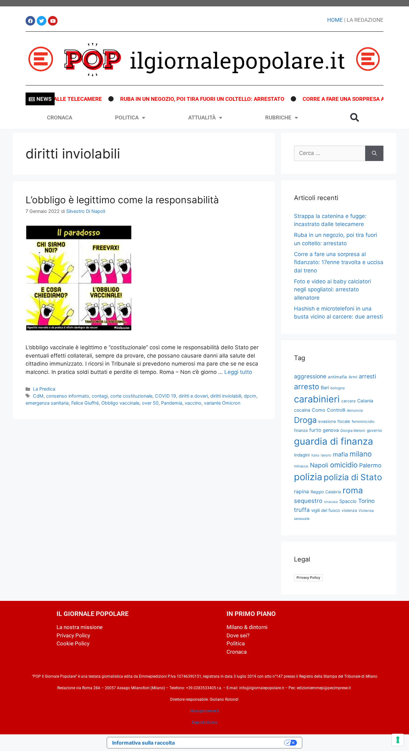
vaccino (193, 403)
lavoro (326, 455)
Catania (365, 400)
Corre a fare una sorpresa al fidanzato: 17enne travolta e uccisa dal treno (338, 262)
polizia (308, 476)
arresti (367, 376)
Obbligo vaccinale (120, 403)
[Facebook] (30, 21)
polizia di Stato (353, 477)
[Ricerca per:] (329, 153)
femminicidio (363, 421)
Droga (305, 420)
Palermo (370, 465)
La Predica (44, 389)
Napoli (319, 465)
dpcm (250, 396)
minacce (301, 466)
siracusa (331, 502)
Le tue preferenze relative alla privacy (232, 742)
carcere (348, 401)
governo (374, 430)
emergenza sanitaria (47, 403)
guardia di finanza (333, 441)
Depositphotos (204, 722)
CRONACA (59, 117)
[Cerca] (374, 153)
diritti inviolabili (225, 396)
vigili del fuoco (325, 510)
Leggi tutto (238, 372)
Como (318, 410)
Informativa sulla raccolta (143, 742)
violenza (349, 510)
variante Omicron (222, 403)
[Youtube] (53, 21)
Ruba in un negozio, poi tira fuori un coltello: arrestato (191, 99)
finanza (301, 430)
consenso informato (67, 396)
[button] (355, 117)
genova (331, 430)
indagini (302, 454)
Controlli (336, 410)
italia (315, 455)
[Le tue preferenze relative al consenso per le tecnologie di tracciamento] (398, 740)
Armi (353, 377)
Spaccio (348, 501)
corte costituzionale (131, 396)
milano (361, 453)
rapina (301, 492)
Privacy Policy (308, 577)
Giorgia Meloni (352, 430)
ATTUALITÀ (202, 117)
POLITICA (127, 117)
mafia (340, 454)
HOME (335, 20)
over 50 (150, 403)
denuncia (355, 410)
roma (353, 490)
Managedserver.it (204, 711)
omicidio (344, 464)
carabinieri (317, 399)
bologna (337, 388)
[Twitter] (41, 21)
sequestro (308, 500)
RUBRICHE (278, 117)
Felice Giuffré (85, 403)
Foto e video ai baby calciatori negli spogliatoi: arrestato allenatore (332, 289)
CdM (38, 396)
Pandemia (171, 403)
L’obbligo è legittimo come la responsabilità (122, 200)
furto (315, 430)
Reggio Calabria (326, 491)
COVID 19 (165, 396)
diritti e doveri (193, 396)
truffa (302, 509)
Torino (366, 500)
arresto (306, 386)
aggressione (310, 376)
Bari (325, 387)
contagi (100, 396)
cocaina (302, 410)
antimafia (337, 376)
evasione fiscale (334, 421)
